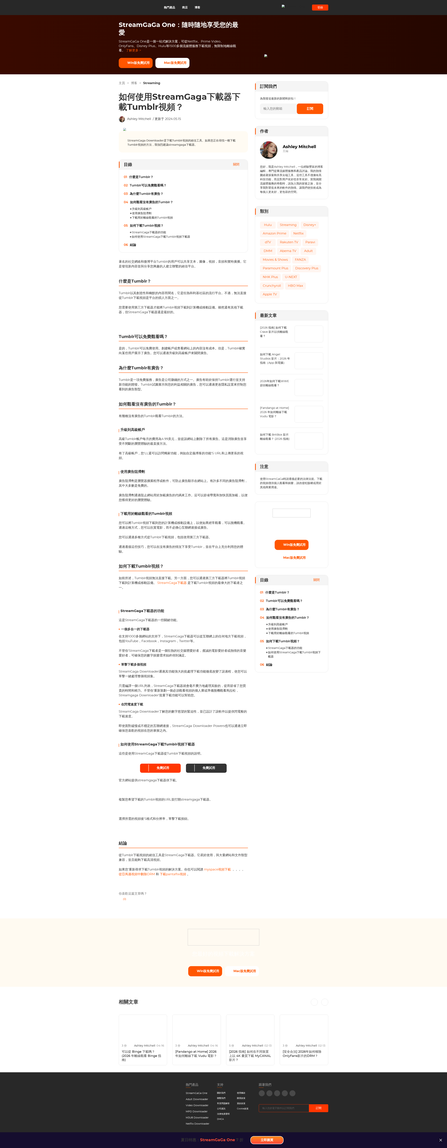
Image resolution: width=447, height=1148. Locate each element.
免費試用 (163, 768)
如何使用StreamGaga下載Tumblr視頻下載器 (161, 236)
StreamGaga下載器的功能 (149, 232)
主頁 (122, 83)
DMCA (220, 1119)
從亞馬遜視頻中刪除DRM (137, 874)
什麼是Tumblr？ (141, 177)
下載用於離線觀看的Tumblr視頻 (152, 217)
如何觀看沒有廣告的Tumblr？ (151, 202)
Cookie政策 (242, 1109)
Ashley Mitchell (139, 119)
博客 (197, 7)
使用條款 (241, 1093)
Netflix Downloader (197, 1124)
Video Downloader (197, 1105)
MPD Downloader (197, 1111)
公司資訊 (221, 1109)
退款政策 (241, 1103)
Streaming (151, 83)
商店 (185, 7)
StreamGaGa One (196, 1093)
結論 (133, 245)
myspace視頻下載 (218, 869)
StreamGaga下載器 (172, 583)
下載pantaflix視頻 (173, 874)
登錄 (320, 7)
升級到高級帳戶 (142, 209)
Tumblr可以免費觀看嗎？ (148, 185)
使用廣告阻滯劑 (142, 213)
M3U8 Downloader (197, 1118)
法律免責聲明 (223, 1114)
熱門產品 (169, 7)
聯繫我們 (221, 1098)
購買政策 (241, 1098)
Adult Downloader (197, 1099)
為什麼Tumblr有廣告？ (146, 194)
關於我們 (221, 1093)
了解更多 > (133, 50)
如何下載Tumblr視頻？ (147, 225)
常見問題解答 (223, 1103)
